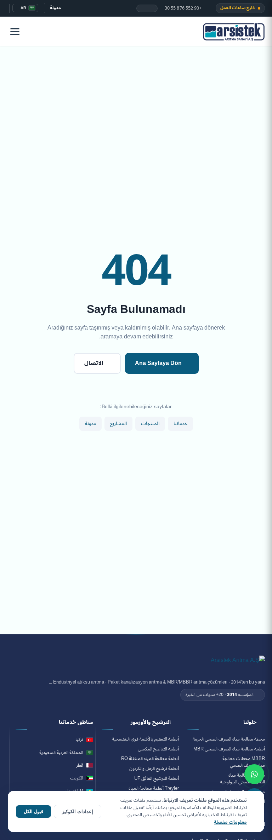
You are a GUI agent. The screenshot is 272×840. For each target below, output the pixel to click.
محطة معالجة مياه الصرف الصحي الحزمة (229, 739)
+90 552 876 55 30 (184, 8)
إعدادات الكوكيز (77, 811)
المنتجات (150, 423)
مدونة (55, 8)
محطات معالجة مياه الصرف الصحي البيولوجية (242, 778)
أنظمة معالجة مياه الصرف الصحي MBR (229, 749)
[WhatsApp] (254, 774)
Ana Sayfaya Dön (158, 363)
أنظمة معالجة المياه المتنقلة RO (150, 758)
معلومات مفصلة (230, 822)
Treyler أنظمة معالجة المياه (154, 788)
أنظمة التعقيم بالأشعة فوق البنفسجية (145, 739)
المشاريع (118, 423)
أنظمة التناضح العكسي (158, 749)
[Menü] (15, 31)
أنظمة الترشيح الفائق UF (156, 778)
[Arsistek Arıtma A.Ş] (238, 664)
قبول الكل (33, 811)
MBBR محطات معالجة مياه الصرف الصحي (243, 762)
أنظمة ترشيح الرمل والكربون (154, 768)
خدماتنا (180, 423)
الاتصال (93, 363)
